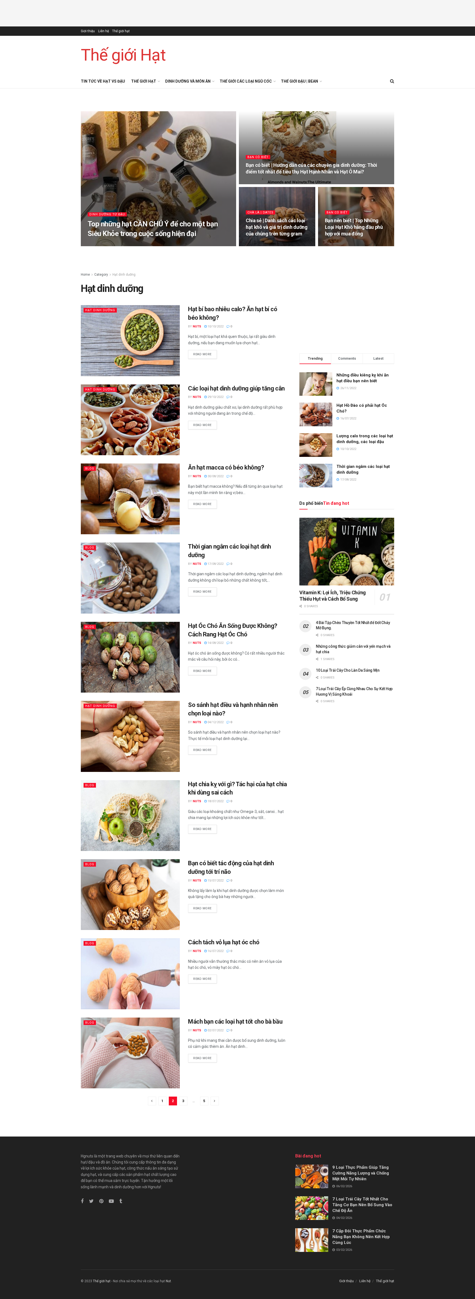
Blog (89, 468)
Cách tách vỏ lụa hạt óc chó (223, 942)
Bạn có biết (258, 157)
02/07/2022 (215, 1030)
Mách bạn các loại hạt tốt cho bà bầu (235, 1021)
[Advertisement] (237, 12)
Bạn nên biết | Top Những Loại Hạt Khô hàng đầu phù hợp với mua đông (354, 227)
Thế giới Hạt (123, 55)
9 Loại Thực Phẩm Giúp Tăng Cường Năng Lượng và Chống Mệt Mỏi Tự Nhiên (360, 1173)
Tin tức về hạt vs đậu (103, 81)
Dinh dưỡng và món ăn (188, 81)
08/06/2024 (256, 182)
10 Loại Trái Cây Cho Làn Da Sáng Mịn (348, 670)
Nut (168, 1281)
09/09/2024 (128, 244)
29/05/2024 (256, 244)
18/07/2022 (215, 801)
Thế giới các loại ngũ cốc (246, 81)
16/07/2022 (215, 951)
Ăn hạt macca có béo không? (226, 467)
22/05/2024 (335, 244)
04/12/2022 (215, 722)
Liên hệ (103, 31)
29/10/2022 (215, 397)
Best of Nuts (103, 244)
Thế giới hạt (121, 31)
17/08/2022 (215, 564)
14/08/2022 (215, 643)
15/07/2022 (215, 880)
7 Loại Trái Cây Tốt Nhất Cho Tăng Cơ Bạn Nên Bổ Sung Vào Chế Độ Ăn (362, 1205)
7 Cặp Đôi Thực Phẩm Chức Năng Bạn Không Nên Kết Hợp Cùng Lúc (361, 1237)
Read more (202, 354)
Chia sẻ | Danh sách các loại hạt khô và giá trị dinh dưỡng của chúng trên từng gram (277, 227)
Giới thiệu (88, 31)
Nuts (197, 326)
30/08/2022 (215, 476)
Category (101, 274)
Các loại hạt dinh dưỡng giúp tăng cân (236, 388)
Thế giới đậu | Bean (299, 81)
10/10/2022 (215, 326)
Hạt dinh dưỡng (124, 274)
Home (85, 274)
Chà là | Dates (260, 212)
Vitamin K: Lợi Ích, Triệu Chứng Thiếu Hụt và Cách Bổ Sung (332, 596)
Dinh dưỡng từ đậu (107, 214)
